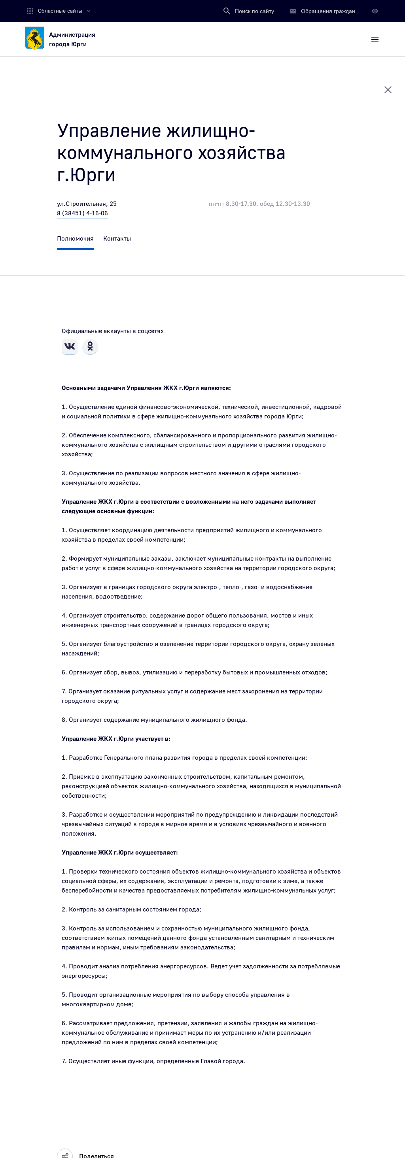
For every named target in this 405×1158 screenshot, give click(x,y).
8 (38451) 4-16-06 (82, 213)
